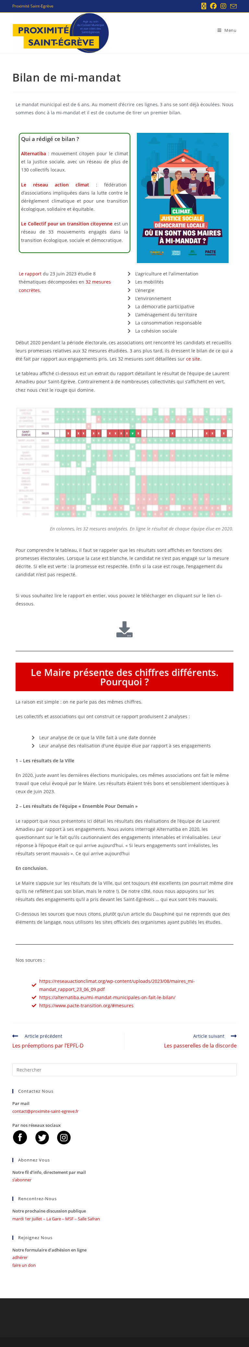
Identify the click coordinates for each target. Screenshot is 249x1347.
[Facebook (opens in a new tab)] (213, 6)
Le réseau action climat (55, 185)
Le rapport (30, 274)
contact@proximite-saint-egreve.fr (45, 1111)
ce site (193, 359)
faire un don (24, 1265)
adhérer (20, 1257)
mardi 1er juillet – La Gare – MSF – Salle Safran (56, 1219)
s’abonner (21, 1180)
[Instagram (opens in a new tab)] (223, 6)
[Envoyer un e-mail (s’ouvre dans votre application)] (232, 6)
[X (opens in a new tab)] (203, 6)
